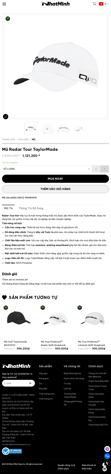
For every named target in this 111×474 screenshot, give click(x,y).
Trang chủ (8, 139)
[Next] (100, 66)
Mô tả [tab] (8, 208)
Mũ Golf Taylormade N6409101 (15, 343)
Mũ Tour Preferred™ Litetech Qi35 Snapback (91, 343)
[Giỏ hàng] (94, 3)
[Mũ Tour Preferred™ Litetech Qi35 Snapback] (92, 317)
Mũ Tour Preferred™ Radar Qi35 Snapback (53, 343)
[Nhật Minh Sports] (55, 4)
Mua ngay (55, 178)
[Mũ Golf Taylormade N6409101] (18, 317)
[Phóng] (5, 116)
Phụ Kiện (23, 139)
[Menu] (4, 3)
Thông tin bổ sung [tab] (31, 208)
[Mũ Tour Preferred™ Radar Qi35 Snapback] (55, 317)
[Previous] (10, 66)
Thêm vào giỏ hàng (55, 189)
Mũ (33, 139)
